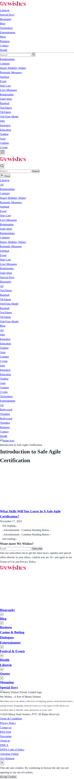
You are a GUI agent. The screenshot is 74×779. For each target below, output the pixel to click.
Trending (5, 414)
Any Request (7, 758)
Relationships (7, 189)
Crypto (4, 361)
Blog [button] (2, 23)
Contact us (6, 727)
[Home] (7, 440)
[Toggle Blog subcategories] (1, 623)
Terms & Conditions (11, 718)
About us (5, 740)
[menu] (2, 152)
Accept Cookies (8, 777)
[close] (2, 763)
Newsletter (6, 736)
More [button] (3, 36)
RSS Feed (5, 731)
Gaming (4, 356)
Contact (4, 45)
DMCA (4, 745)
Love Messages (8, 220)
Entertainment (7, 32)
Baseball (4, 295)
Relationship (7, 224)
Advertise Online (9, 753)
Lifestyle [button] (4, 10)
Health (3, 50)
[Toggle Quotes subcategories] (1, 678)
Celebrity (5, 193)
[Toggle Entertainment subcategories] (1, 647)
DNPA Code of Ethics (12, 749)
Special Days (7, 14)
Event (3, 211)
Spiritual (4, 206)
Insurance (5, 339)
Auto (3, 352)
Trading (4, 347)
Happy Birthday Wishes (13, 197)
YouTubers (6, 290)
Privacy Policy (8, 723)
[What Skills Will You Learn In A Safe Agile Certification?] (36, 506)
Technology (6, 28)
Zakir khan (6, 228)
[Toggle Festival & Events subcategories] (1, 655)
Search (35, 171)
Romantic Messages (11, 202)
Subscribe (37, 548)
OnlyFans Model (9, 303)
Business (5, 41)
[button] (4, 180)
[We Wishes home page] (13, 569)
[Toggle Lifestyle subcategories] (1, 669)
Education (5, 343)
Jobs (2, 334)
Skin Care (5, 215)
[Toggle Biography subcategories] (1, 614)
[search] (33, 55)
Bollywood (6, 409)
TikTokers (5, 299)
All (1, 184)
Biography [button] (6, 19)
